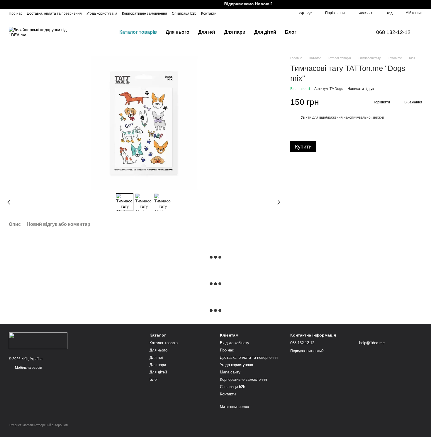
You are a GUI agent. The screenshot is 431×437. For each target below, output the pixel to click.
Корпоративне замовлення (144, 13)
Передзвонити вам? (307, 351)
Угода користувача (101, 13)
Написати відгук (360, 89)
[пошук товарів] (311, 32)
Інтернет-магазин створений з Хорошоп (38, 425)
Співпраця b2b (184, 13)
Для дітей (265, 32)
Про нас (15, 13)
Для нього (177, 32)
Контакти (208, 13)
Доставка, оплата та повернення (54, 13)
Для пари (234, 32)
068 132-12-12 (393, 32)
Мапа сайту (230, 372)
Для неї (206, 32)
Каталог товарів (138, 32)
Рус (309, 13)
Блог (290, 32)
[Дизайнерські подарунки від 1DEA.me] (38, 341)
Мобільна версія (28, 368)
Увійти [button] (306, 117)
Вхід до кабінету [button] (234, 343)
